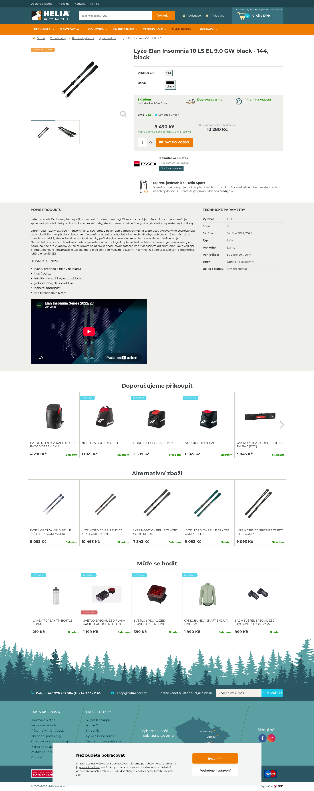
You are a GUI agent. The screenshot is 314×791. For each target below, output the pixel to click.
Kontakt (80, 3)
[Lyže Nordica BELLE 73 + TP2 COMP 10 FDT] (157, 504)
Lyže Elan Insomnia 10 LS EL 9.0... (142, 38)
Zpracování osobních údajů (50, 741)
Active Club (94, 725)
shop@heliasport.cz (132, 693)
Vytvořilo (267, 786)
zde (78, 774)
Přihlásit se (217, 15)
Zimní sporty (58, 38)
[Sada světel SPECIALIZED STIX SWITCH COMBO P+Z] (258, 594)
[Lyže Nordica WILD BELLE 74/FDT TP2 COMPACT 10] (54, 504)
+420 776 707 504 (59, 693)
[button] (281, 425)
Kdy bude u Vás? (168, 114)
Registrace (194, 15)
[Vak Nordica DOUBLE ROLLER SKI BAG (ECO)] (260, 416)
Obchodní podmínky (46, 736)
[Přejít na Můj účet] (229, 15)
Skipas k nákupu (98, 720)
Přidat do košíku (174, 142)
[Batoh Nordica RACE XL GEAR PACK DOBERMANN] (54, 416)
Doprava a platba (41, 3)
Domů (41, 38)
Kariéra (94, 3)
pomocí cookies (89, 767)
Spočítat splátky (171, 168)
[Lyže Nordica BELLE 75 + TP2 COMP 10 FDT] (208, 504)
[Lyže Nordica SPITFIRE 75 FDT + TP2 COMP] (260, 504)
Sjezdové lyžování (83, 38)
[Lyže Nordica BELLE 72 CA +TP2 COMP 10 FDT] (105, 504)
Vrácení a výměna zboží (47, 730)
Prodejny (63, 3)
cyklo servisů (171, 191)
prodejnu (226, 191)
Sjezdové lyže (107, 38)
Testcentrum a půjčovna (103, 741)
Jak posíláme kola (43, 725)
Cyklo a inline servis (100, 736)
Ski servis (92, 730)
